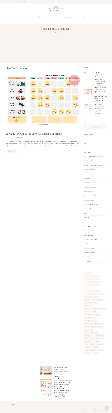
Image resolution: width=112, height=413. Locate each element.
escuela (87, 311)
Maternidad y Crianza (90, 209)
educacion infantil (91, 308)
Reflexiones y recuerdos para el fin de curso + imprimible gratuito (99, 108)
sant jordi (88, 353)
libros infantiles (96, 326)
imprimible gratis (90, 317)
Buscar (95, 127)
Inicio (17, 17)
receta (96, 347)
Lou (7, 137)
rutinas (100, 350)
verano (96, 353)
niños (87, 344)
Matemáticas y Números (90, 204)
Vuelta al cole (88, 261)
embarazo (102, 308)
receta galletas (90, 350)
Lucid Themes (101, 407)
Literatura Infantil (89, 200)
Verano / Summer (89, 252)
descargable (89, 302)
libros (87, 326)
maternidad (99, 338)
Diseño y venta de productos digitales (94, 156)
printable (88, 347)
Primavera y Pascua (89, 226)
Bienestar (87, 143)
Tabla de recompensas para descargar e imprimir (34, 133)
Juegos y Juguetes (89, 191)
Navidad (86, 217)
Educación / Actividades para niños (93, 165)
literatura (88, 329)
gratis (94, 311)
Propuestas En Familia (90, 231)
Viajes (86, 257)
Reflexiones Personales (90, 239)
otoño (93, 344)
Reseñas (86, 244)
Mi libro (86, 213)
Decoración (87, 152)
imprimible (97, 314)
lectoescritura (98, 323)
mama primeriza (99, 335)
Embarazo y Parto (89, 174)
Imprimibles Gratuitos (90, 187)
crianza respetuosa (98, 293)
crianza (87, 293)
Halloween (87, 178)
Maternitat (88, 341)
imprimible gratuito (91, 320)
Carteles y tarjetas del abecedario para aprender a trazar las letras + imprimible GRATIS (100, 79)
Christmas (88, 287)
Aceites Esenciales (89, 134)
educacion (88, 305)
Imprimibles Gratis (71, 17)
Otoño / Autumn (88, 222)
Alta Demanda (88, 139)
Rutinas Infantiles (33, 130)
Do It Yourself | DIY (89, 161)
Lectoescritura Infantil (90, 196)
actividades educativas (92, 276)
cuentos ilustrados (98, 299)
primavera (100, 344)
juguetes (88, 323)
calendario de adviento (92, 284)
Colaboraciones (88, 148)
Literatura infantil (91, 332)
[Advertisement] (56, 46)
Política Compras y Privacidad (48, 17)
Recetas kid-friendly (89, 235)
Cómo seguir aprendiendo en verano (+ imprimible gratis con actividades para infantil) (100, 95)
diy (96, 302)
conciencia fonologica (92, 290)
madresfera (88, 335)
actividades (88, 273)
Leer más (11, 151)
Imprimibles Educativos (15, 130)
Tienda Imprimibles (89, 17)
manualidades (89, 338)
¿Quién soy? (28, 17)
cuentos (87, 299)
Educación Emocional (90, 169)
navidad (97, 341)
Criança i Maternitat (91, 296)
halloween (88, 314)
